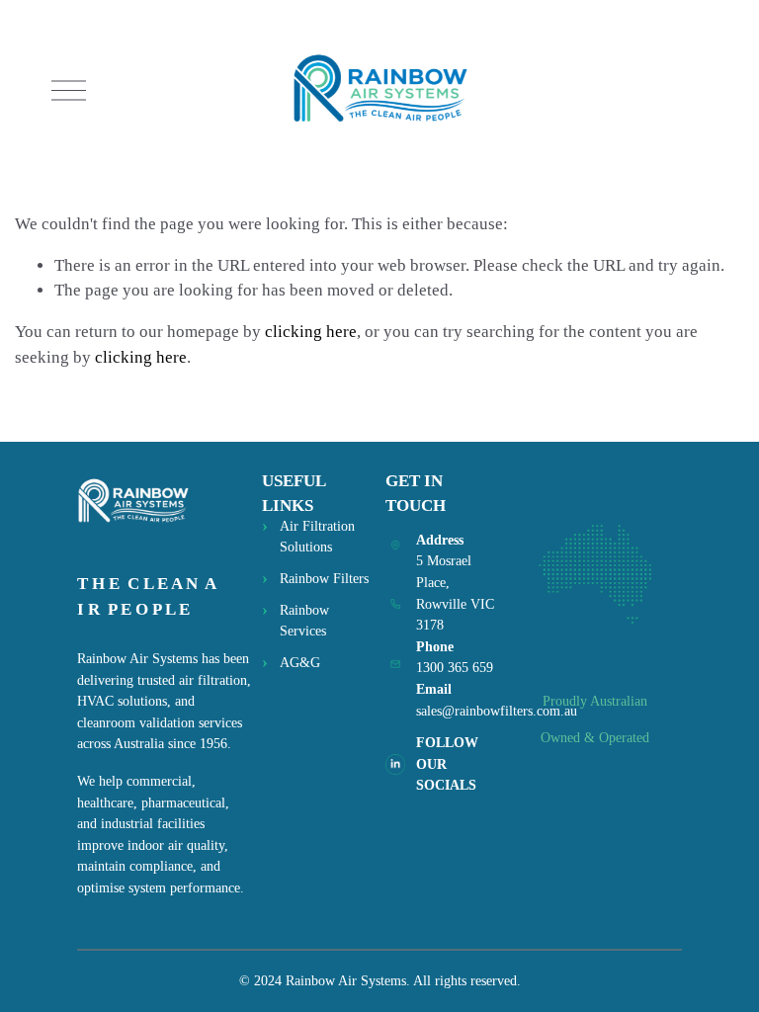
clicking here (311, 331)
